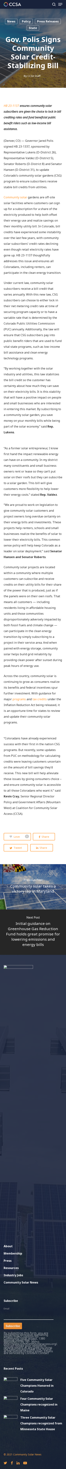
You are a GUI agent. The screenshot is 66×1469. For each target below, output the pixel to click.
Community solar (15, 197)
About (8, 1246)
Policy (26, 21)
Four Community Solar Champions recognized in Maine (38, 1404)
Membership (13, 1253)
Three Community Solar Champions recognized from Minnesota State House (41, 1423)
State (33, 28)
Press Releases (48, 21)
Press (8, 1261)
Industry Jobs (13, 1275)
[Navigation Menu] (60, 4)
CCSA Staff (34, 76)
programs (19, 699)
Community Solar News (21, 1282)
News (11, 21)
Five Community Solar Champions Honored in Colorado (37, 1385)
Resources (11, 1268)
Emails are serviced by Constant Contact (28, 1352)
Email (6, 1308)
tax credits (39, 699)
